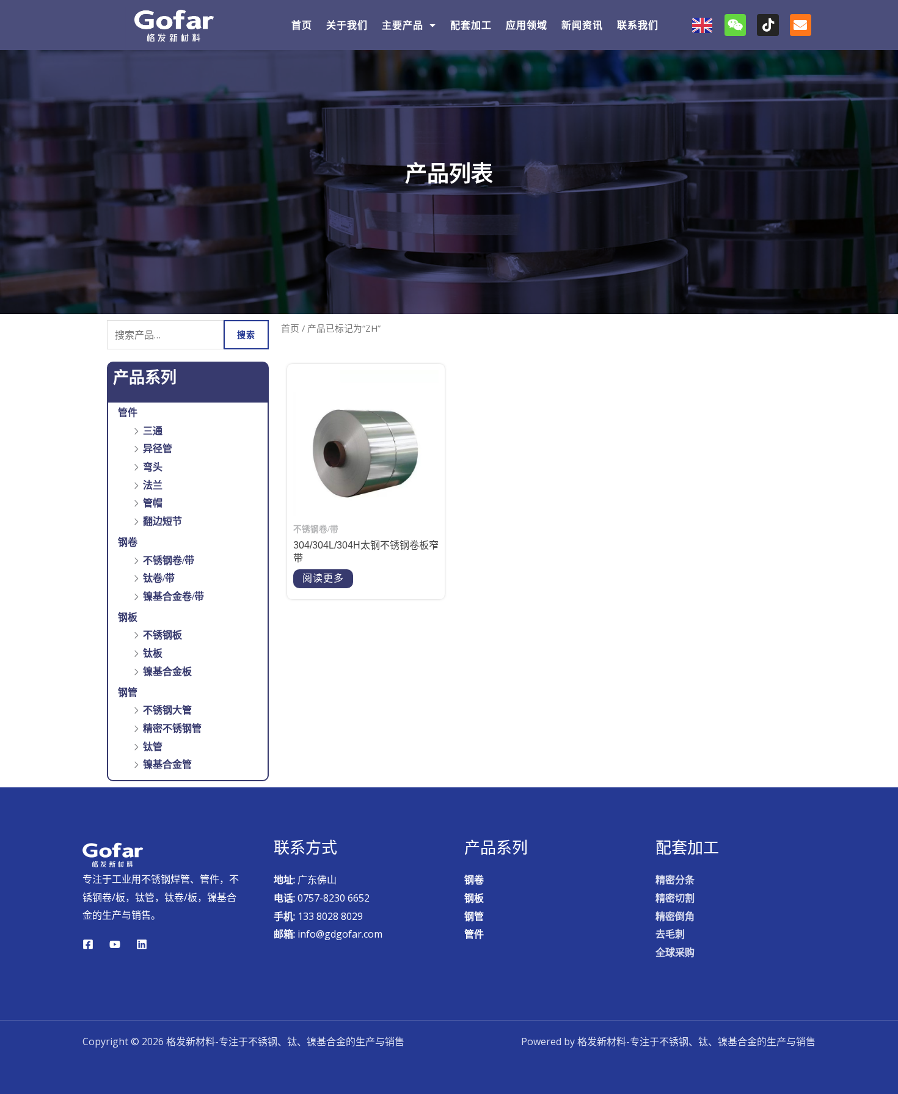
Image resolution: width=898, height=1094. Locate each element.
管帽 (152, 503)
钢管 (127, 692)
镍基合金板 (167, 671)
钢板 (127, 617)
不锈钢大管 (167, 710)
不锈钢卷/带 (168, 560)
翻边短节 (162, 521)
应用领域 (526, 25)
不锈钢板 (162, 635)
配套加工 (471, 25)
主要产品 (402, 25)
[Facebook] (87, 944)
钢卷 (127, 542)
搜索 (246, 334)
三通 (152, 431)
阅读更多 (323, 578)
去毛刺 (670, 934)
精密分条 (675, 880)
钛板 (152, 653)
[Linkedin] (141, 944)
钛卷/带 (159, 578)
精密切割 (675, 898)
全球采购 (675, 952)
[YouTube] (114, 944)
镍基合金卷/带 (173, 596)
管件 (127, 412)
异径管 (157, 448)
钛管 (152, 747)
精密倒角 (675, 916)
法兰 (152, 485)
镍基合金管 (167, 764)
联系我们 (638, 25)
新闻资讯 (582, 25)
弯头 (152, 467)
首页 (301, 25)
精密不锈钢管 (172, 728)
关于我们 (347, 25)
